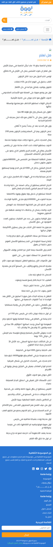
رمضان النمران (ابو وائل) (15, 543)
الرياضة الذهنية (45, 491)
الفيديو (48, 504)
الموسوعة (47, 478)
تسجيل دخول (20, 29)
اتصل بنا (48, 517)
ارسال (26, 535)
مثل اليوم (47, 500)
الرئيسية (44, 39)
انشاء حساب (6, 29)
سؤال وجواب (46, 482)
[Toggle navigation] (47, 29)
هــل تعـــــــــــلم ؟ (30, 39)
